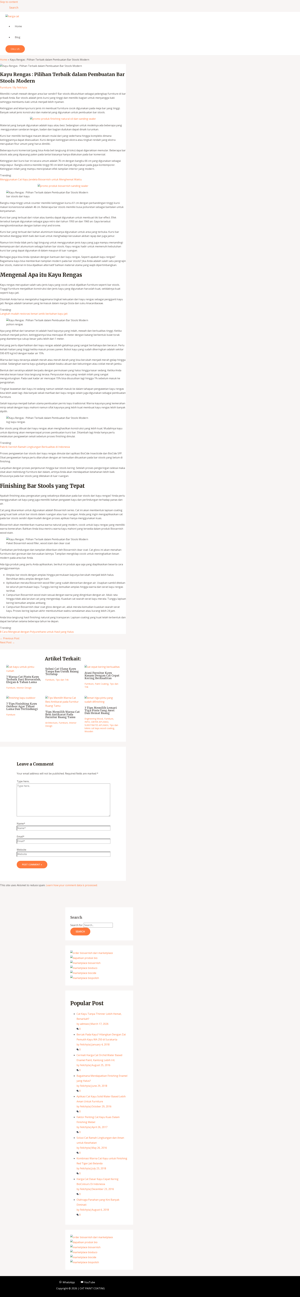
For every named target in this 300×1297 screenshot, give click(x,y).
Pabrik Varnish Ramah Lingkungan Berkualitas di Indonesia (35, 447)
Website (21, 849)
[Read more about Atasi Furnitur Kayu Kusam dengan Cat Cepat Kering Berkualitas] (102, 667)
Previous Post (9, 638)
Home (18, 26)
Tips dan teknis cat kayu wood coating (101, 727)
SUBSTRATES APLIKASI (96, 725)
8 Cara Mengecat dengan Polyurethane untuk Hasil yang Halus (37, 631)
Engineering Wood (94, 718)
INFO (87, 721)
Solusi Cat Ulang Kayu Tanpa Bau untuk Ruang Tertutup (62, 671)
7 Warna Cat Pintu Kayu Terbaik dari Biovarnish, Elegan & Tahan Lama (23, 679)
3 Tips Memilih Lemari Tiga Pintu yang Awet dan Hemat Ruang (101, 710)
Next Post (7, 642)
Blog (17, 37)
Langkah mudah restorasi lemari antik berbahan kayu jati (34, 313)
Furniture (5, 87)
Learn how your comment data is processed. (72, 885)
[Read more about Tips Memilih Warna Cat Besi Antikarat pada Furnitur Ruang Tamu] (62, 705)
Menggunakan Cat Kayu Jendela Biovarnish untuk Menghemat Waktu (41, 179)
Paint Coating (101, 683)
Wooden (89, 731)
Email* (20, 836)
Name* (21, 823)
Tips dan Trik (62, 679)
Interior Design (24, 687)
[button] (12, 7)
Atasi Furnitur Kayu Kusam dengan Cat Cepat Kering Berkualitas (102, 675)
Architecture (51, 722)
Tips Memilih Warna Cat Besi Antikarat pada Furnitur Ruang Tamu (62, 714)
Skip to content (9, 2)
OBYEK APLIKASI (99, 721)
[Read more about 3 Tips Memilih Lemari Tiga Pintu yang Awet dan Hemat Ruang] (102, 701)
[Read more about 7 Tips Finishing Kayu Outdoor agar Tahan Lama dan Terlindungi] (20, 698)
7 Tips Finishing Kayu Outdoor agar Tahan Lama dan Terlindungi (22, 706)
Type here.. (23, 781)
